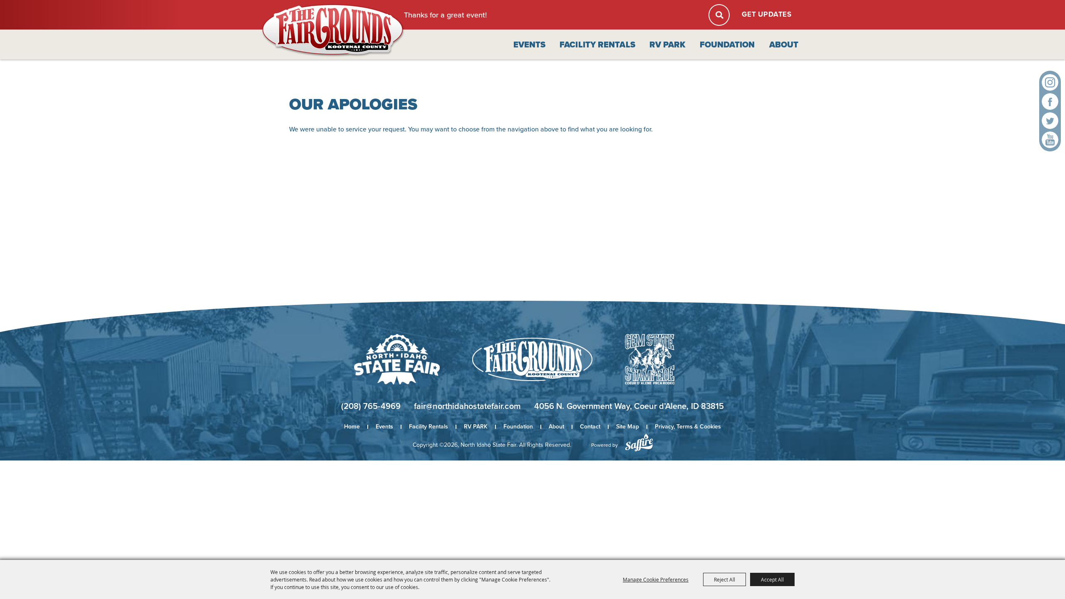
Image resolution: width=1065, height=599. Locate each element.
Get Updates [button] (767, 14)
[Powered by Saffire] (639, 442)
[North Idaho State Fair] (333, 30)
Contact (590, 426)
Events (529, 44)
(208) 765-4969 (371, 406)
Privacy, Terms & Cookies (688, 426)
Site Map (627, 426)
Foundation (727, 44)
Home (352, 426)
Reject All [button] (724, 579)
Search (719, 15)
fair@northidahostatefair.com (467, 406)
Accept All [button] (772, 579)
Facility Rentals (597, 44)
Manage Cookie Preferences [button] (656, 579)
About (784, 44)
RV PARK (667, 44)
